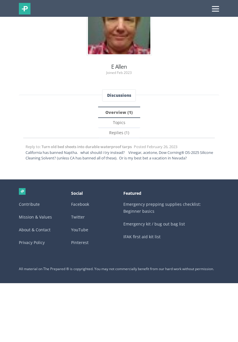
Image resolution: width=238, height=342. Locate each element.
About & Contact (35, 229)
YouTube (79, 229)
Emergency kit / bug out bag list (154, 224)
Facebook (80, 204)
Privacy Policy (32, 242)
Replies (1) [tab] (119, 132)
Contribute (29, 204)
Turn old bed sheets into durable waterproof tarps (87, 146)
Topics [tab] (119, 122)
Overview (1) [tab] (119, 112)
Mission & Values (35, 217)
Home (22, 191)
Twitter (78, 217)
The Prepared (24, 8)
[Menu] (215, 8)
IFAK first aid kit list (142, 236)
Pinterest (80, 242)
